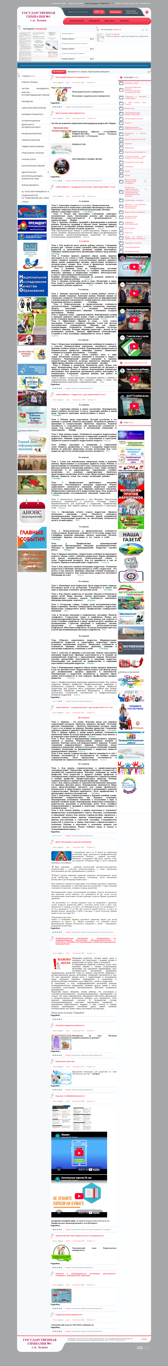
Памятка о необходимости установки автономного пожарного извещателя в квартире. (86, 1274)
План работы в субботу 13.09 (116, 53)
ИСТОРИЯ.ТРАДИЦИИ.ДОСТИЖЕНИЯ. (35, 95)
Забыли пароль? (132, 13)
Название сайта (40, 1344)
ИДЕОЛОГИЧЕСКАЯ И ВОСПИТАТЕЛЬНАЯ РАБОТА (35, 174)
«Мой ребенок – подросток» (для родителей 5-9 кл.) (81, 394)
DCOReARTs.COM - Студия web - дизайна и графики (144, 1347)
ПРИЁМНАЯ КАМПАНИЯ (31, 140)
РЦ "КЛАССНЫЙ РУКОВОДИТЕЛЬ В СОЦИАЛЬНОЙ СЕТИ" (35, 193)
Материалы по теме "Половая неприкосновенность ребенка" (94, 1037)
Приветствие (110, 34)
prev (143, 29)
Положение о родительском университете (91, 96)
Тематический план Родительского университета (80, 1235)
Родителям (76, 181)
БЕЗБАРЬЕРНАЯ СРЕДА (30, 179)
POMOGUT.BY (79, 144)
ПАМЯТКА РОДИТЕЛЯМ (63, 1221)
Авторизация (115, 12)
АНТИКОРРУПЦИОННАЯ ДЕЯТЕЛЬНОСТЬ (31, 122)
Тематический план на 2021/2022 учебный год (72, 1325)
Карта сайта (134, 3)
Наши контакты (111, 43)
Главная (125, 3)
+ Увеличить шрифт (58, 3)
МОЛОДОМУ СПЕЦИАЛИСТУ (32, 114)
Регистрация (131, 11)
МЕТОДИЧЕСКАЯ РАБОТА (31, 127)
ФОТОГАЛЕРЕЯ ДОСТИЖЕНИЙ (33, 166)
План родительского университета (72, 77)
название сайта (39, 17)
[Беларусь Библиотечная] (28, 431)
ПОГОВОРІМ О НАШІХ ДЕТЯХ (87, 159)
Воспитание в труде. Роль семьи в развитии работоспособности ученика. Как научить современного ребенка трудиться (84, 283)
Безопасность (108, 932)
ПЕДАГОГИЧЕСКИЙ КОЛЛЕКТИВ (34, 108)
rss (147, 12)
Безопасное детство (65, 1061)
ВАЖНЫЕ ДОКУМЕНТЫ (30, 185)
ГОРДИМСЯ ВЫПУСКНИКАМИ (33, 146)
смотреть (96, 1074)
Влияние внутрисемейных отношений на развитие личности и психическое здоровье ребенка (84, 278)
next (146, 29)
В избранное (146, 3)
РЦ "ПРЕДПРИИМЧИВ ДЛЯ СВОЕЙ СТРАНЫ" (35, 200)
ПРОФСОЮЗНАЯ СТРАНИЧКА (33, 153)
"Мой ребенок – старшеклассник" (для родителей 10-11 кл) (84, 707)
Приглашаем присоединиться (70, 113)
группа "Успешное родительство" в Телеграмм (94, 135)
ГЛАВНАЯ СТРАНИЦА (30, 82)
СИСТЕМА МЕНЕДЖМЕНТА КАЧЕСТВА (35, 90)
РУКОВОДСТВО (27, 101)
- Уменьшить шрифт (75, 3)
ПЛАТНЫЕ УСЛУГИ (29, 159)
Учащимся (107, 1229)
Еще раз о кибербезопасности (70, 1096)
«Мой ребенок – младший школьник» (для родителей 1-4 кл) (85, 187)
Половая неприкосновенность (70, 1025)
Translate (117, 3)
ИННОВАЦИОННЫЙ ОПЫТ (32, 134)
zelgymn (60, 82)
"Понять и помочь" (56, 58)
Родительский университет (82, 107)
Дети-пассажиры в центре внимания (73, 842)
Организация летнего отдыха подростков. (85, 512)
